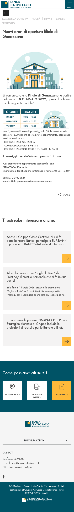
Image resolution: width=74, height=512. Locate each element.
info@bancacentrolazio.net (25, 463)
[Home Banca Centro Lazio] (16, 4)
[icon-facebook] (4, 477)
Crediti (45, 492)
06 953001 (19, 458)
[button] (69, 4)
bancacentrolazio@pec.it (21, 467)
